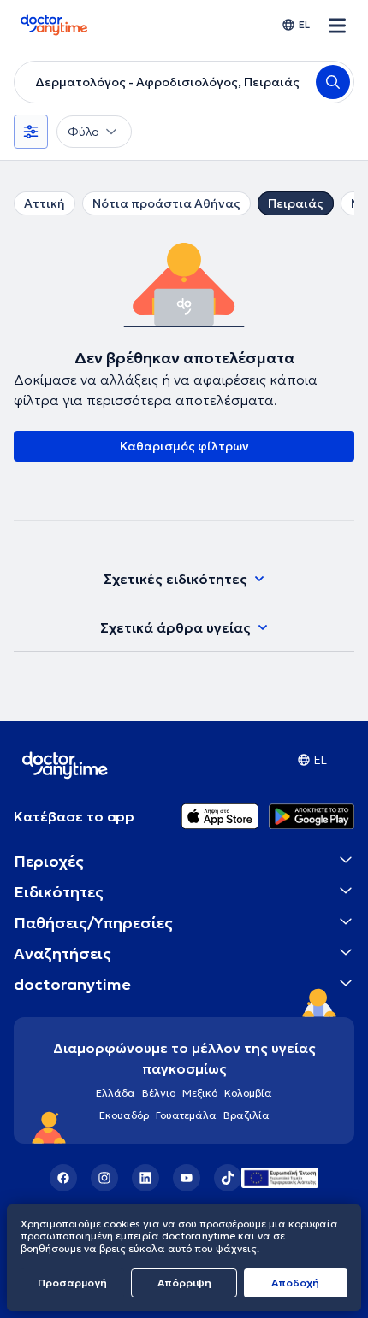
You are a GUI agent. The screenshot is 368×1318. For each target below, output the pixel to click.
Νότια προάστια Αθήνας (166, 203)
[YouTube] (186, 1177)
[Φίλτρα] (31, 132)
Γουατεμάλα (186, 1115)
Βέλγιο (158, 1092)
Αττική (44, 203)
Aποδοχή (295, 1282)
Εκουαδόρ (124, 1115)
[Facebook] (63, 1177)
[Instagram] (104, 1177)
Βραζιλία (246, 1115)
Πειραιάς (295, 203)
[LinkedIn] (145, 1177)
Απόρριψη (184, 1282)
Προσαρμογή (72, 1282)
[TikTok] (227, 1177)
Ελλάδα (115, 1092)
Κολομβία (248, 1092)
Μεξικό (199, 1092)
